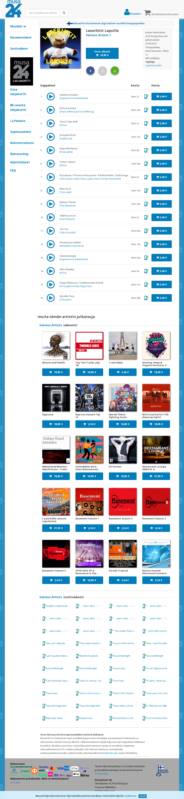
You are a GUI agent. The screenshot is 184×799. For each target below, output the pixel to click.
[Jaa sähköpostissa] (102, 70)
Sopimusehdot (20, 132)
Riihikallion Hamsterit (71, 245)
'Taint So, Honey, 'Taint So (92, 680)
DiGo (63, 125)
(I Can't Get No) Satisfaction (159, 718)
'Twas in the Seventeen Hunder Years (125, 693)
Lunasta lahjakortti (18, 107)
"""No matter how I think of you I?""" (125, 630)
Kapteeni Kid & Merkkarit (73, 98)
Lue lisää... (15, 782)
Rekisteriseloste (22, 143)
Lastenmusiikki (153, 65)
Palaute (19, 121)
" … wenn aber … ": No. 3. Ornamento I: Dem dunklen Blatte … (159, 605)
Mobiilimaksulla (109, 753)
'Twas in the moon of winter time (92, 693)
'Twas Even (52, 693)
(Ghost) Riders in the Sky (125, 718)
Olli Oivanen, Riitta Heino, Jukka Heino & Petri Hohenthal (90, 178)
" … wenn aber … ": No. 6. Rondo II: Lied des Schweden (125, 618)
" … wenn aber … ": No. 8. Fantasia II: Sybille (59, 630)
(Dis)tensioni (86, 718)
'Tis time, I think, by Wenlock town (159, 680)
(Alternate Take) (54, 718)
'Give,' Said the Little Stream (159, 643)
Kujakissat (65, 138)
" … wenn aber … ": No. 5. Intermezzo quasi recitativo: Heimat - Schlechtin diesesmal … (92, 618)
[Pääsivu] (14, 9)
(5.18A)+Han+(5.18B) (156, 705)
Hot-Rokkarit (67, 219)
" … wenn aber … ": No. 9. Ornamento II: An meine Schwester (92, 630)
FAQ (13, 170)
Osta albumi (102, 53)
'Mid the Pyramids (88, 655)
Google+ (12, 176)
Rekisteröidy (19, 154)
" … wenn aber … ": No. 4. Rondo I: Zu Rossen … (59, 618)
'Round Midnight (121, 655)
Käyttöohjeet (20, 162)
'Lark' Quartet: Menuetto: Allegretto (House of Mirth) (59, 655)
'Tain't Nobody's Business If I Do (59, 680)
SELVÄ (143, 796)
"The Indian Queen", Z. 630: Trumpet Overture (92, 643)
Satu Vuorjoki (67, 232)
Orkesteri (65, 299)
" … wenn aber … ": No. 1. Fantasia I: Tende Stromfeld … (92, 605)
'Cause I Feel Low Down (125, 643)
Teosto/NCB (101, 773)
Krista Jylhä (66, 151)
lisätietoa (130, 796)
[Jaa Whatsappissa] (114, 70)
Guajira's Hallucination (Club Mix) (59, 605)
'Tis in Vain (118, 680)
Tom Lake (65, 192)
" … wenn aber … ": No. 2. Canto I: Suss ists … (125, 605)
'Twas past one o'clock (158, 693)
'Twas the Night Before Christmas (59, 705)
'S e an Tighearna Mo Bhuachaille (159, 668)
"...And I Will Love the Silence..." (159, 630)
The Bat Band (67, 205)
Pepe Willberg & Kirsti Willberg (76, 111)
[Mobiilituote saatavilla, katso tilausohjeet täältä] (146, 96)
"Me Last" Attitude (55, 643)
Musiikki (16, 26)
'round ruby (118, 668)
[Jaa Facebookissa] (90, 70)
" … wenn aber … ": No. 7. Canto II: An (159, 618)
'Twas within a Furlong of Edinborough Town (125, 705)
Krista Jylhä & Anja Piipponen (75, 286)
